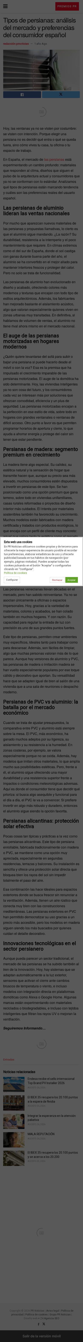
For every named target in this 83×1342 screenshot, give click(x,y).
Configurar (12, 579)
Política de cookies (15, 572)
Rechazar (57, 580)
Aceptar (71, 580)
